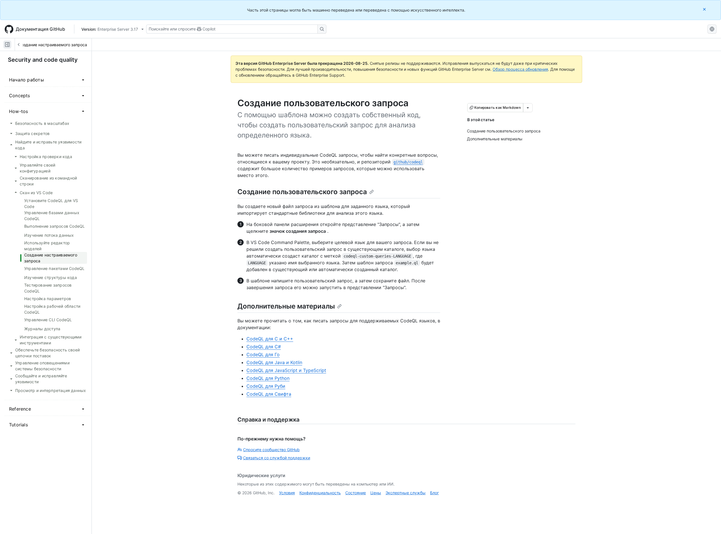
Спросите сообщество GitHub (271, 449)
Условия (287, 492)
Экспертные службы (406, 492)
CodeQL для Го (263, 354)
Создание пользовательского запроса (302, 192)
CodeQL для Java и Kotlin (274, 362)
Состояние (355, 492)
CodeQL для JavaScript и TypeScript (286, 370)
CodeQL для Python (268, 378)
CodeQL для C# (263, 346)
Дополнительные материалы (286, 306)
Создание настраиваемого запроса (53, 44)
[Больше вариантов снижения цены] (528, 107)
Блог (434, 492)
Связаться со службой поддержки (276, 457)
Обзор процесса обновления (520, 69)
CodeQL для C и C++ (269, 339)
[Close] (704, 9)
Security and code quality (43, 59)
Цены (375, 492)
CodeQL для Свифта (268, 394)
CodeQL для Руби (265, 386)
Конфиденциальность (320, 492)
